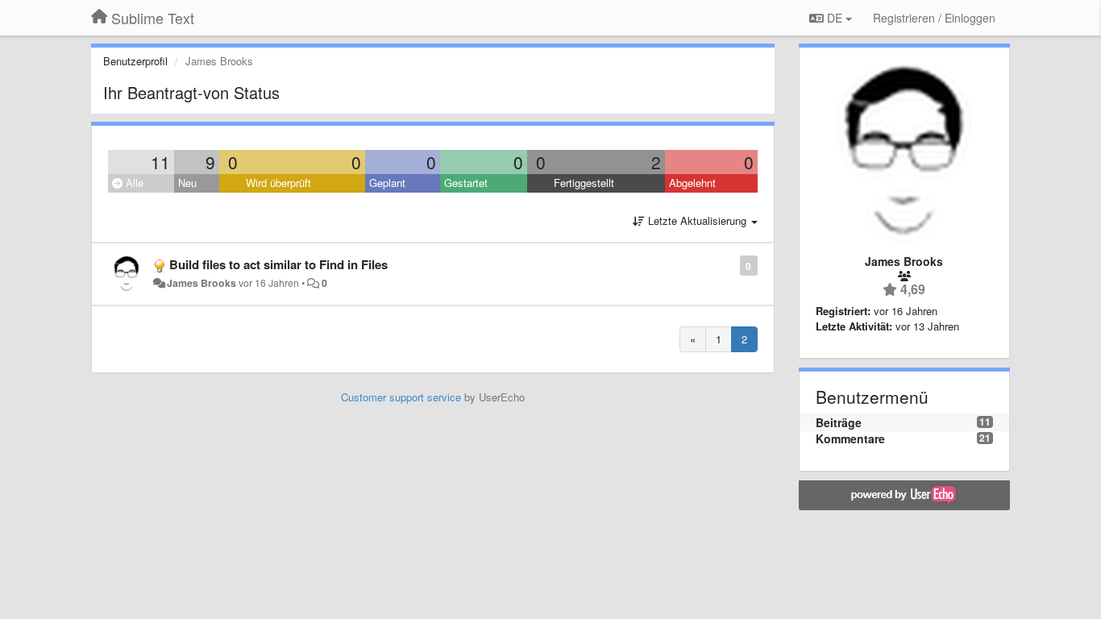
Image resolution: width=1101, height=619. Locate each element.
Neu (187, 182)
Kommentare (850, 438)
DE (834, 18)
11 (160, 162)
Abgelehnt (692, 182)
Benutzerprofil (135, 61)
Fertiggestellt (584, 182)
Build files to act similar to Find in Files (278, 264)
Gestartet (466, 182)
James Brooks (201, 283)
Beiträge (839, 422)
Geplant (387, 182)
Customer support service (401, 397)
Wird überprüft (278, 182)
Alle (133, 182)
